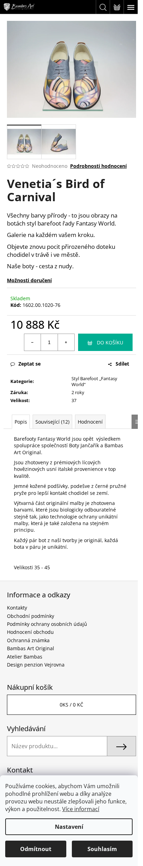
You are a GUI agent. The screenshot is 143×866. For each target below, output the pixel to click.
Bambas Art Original (30, 648)
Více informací (80, 809)
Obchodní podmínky (30, 616)
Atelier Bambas (24, 656)
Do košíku (110, 342)
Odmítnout (35, 849)
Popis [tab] (21, 421)
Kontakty (17, 607)
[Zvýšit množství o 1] (66, 342)
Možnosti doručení (29, 280)
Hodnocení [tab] (90, 421)
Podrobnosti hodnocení (98, 166)
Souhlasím (102, 849)
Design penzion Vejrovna (36, 664)
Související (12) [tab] (52, 421)
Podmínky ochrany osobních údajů (47, 624)
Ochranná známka (28, 640)
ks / (71, 704)
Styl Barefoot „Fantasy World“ (94, 381)
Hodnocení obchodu (30, 632)
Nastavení (69, 827)
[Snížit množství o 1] (32, 342)
